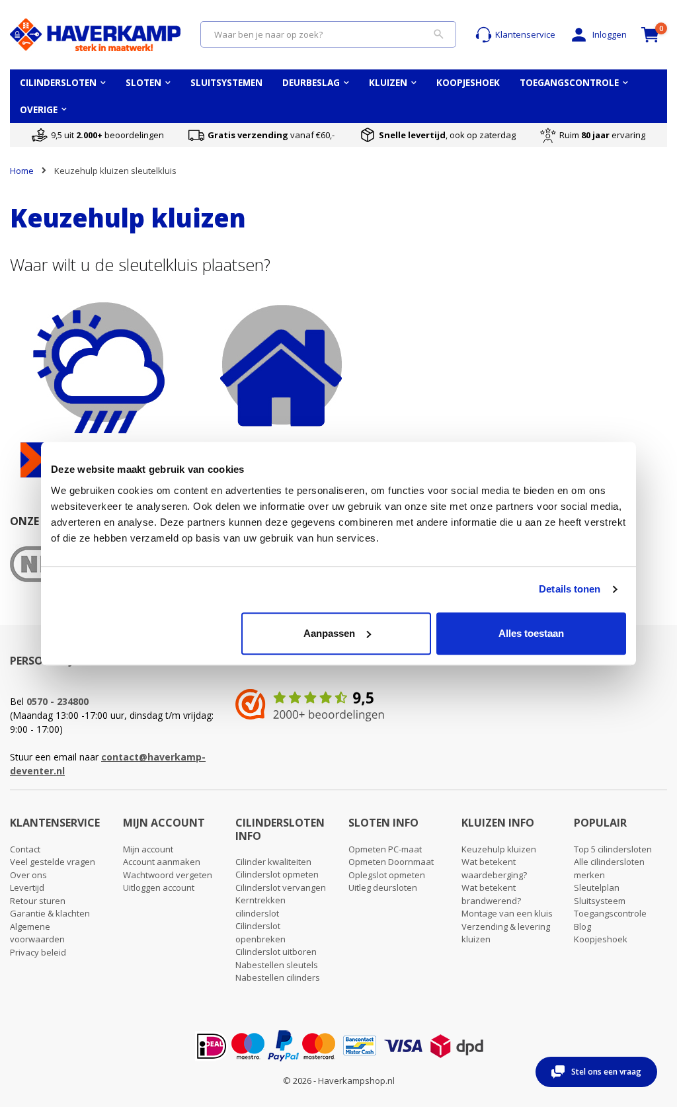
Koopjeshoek (600, 939)
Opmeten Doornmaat (391, 862)
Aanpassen (329, 633)
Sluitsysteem (599, 901)
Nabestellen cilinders (277, 977)
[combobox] (328, 34)
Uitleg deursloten (382, 887)
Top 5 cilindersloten (613, 849)
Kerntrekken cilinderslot (260, 906)
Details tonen (569, 588)
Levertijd (27, 887)
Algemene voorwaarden (37, 933)
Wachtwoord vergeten (167, 875)
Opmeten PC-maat (385, 849)
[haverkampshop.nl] (95, 35)
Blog (582, 926)
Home (22, 171)
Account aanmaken (161, 862)
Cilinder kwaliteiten (273, 862)
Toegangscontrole (610, 913)
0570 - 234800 (57, 701)
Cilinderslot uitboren (276, 952)
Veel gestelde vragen (52, 862)
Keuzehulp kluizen (498, 849)
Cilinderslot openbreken (260, 932)
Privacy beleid (38, 952)
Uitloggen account (158, 887)
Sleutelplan (596, 887)
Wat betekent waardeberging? (494, 868)
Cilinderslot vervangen (280, 887)
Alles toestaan (531, 633)
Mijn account (148, 849)
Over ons (28, 875)
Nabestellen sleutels (276, 965)
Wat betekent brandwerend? (491, 894)
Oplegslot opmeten (386, 875)
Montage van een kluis (507, 913)
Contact (25, 849)
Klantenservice (525, 34)
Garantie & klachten (50, 913)
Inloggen (609, 34)
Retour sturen (37, 901)
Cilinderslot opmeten (277, 874)
